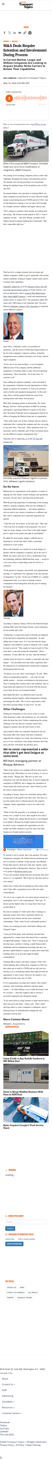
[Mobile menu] (3, 4)
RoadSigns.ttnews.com (23, 871)
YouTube (4, 1428)
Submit (10, 1228)
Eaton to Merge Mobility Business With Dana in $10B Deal (23, 1093)
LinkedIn (4, 1431)
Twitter (3, 1425)
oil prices (33, 1292)
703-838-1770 (6, 1373)
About (5, 1378)
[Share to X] (10, 33)
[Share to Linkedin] (15, 33)
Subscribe (9, 1239)
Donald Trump (24, 1297)
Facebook (5, 1422)
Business (6, 41)
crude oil (11, 1287)
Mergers (7, 1023)
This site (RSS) (7, 1434)
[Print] (30, 33)
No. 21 (24, 438)
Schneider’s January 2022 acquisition (24, 306)
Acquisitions (19, 1023)
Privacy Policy (7, 1445)
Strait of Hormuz (16, 1292)
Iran (22, 1287)
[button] (25, 33)
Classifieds (7, 1401)
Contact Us (8, 1384)
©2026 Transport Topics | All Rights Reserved (23, 1441)
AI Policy (20, 1445)
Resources (7, 1407)
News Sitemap (33, 1445)
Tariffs (10, 1297)
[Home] (26, 5)
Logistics (15, 41)
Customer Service (11, 1413)
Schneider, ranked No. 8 (12, 286)
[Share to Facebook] (5, 33)
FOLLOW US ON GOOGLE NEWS (14, 1244)
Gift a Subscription (26, 1239)
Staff (4, 1390)
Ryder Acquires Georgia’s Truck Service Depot (23, 1127)
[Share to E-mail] (20, 33)
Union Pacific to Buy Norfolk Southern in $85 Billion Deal (24, 1060)
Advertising (7, 1395)
